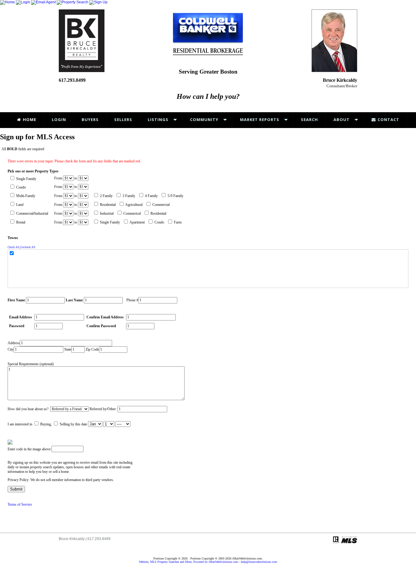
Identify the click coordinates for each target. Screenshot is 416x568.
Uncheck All (27, 247)
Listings (158, 119)
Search (309, 119)
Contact (387, 119)
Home (29, 119)
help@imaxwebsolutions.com (259, 561)
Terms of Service (20, 504)
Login (59, 119)
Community (204, 119)
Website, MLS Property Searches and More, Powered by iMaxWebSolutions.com (188, 561)
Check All (13, 247)
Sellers (123, 119)
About (341, 119)
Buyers (90, 119)
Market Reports (259, 119)
